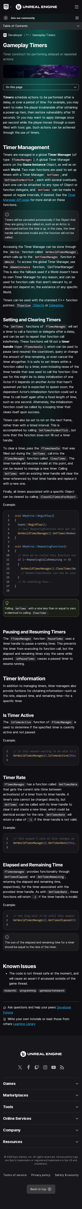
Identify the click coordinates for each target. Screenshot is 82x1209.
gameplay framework (52, 990)
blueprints (10, 990)
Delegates (56, 305)
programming (28, 990)
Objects (30, 305)
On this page (14, 87)
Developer (15, 35)
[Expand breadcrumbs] (27, 35)
